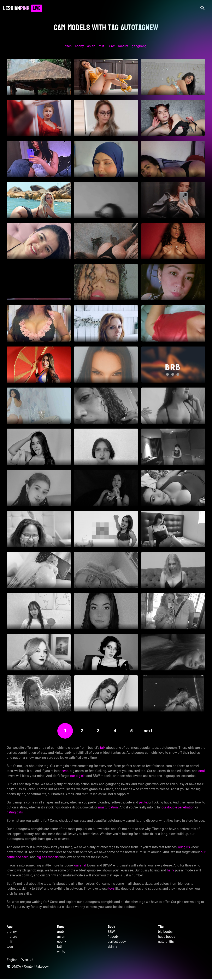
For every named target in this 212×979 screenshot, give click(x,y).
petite (143, 802)
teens (64, 771)
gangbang (139, 46)
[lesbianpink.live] (22, 8)
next (148, 730)
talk (102, 748)
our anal (80, 865)
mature (123, 46)
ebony (79, 46)
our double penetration (177, 807)
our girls (184, 847)
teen (68, 46)
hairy (170, 870)
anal (201, 771)
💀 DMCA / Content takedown (29, 966)
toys (111, 889)
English (12, 960)
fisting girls (15, 812)
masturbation (108, 807)
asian (91, 46)
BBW (111, 46)
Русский (27, 960)
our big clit (78, 776)
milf (101, 46)
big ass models (47, 857)
